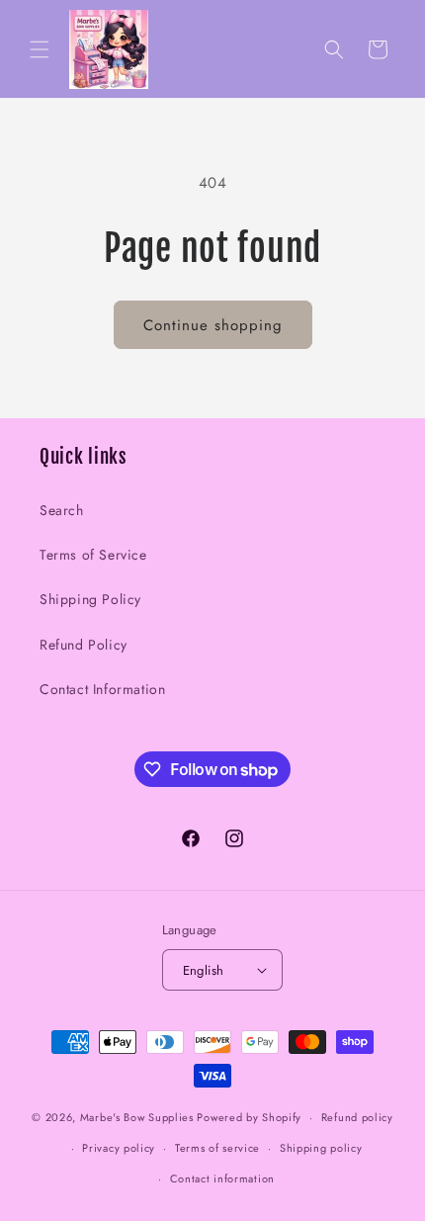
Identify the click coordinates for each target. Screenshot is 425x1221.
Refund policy (357, 1117)
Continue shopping (213, 325)
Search (62, 510)
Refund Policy (84, 644)
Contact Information (102, 689)
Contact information (222, 1178)
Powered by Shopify (249, 1117)
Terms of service (217, 1148)
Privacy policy (118, 1148)
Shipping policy (321, 1148)
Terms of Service (93, 555)
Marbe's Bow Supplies (137, 1117)
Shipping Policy (90, 599)
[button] (39, 49)
